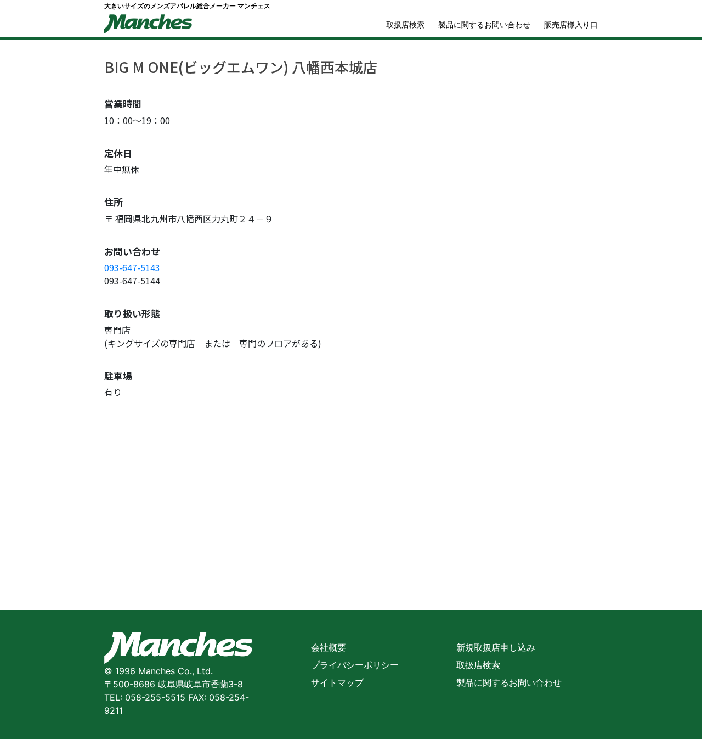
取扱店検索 (405, 24)
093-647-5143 (132, 267)
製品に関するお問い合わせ (484, 24)
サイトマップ (337, 682)
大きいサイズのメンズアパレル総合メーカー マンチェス (187, 6)
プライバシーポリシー (355, 664)
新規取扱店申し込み (495, 647)
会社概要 (328, 647)
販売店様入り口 (571, 24)
